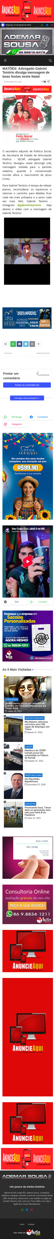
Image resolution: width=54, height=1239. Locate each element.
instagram (17, 424)
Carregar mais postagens (26, 398)
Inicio (22, 1224)
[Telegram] (26, 344)
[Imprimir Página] (32, 344)
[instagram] (52, 25)
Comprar (42, 602)
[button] (50, 60)
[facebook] (47, 25)
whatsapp (17, 417)
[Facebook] (19, 344)
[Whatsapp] (13, 344)
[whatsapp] (42, 25)
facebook (43, 417)
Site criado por (20, 1233)
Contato (31, 1224)
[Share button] (38, 344)
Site (17, 602)
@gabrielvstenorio (29, 205)
